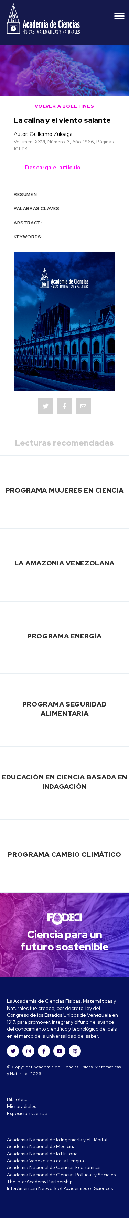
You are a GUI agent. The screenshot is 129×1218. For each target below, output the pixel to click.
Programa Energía (64, 636)
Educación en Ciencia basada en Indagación (64, 782)
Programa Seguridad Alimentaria (64, 709)
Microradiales (21, 1106)
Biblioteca (18, 1099)
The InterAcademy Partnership (40, 1181)
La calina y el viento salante (62, 120)
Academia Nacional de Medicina (41, 1146)
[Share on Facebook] (64, 406)
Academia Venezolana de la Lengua (45, 1160)
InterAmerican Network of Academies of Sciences (60, 1188)
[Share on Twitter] (45, 406)
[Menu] (119, 16)
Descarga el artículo (52, 167)
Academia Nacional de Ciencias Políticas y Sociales (61, 1175)
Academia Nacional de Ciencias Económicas (54, 1167)
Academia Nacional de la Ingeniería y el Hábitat (57, 1139)
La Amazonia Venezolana (64, 563)
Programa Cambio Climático (64, 854)
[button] (13, 1051)
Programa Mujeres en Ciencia (65, 490)
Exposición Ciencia (27, 1113)
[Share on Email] (83, 406)
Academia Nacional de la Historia (42, 1154)
